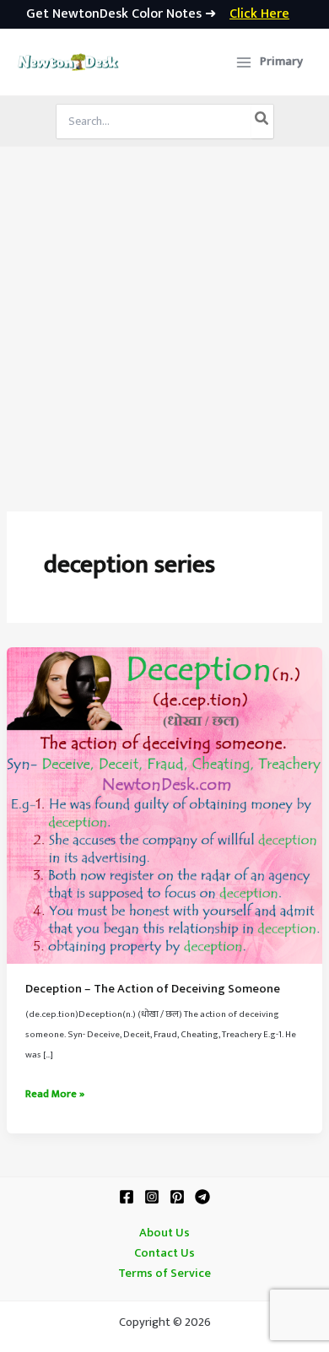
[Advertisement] (164, 319)
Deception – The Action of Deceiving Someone (152, 989)
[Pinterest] (177, 1196)
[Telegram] (202, 1196)
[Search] (262, 121)
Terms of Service (164, 1273)
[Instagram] (151, 1196)
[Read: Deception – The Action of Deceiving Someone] (164, 805)
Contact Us (164, 1253)
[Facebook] (126, 1196)
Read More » (54, 1094)
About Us (164, 1233)
